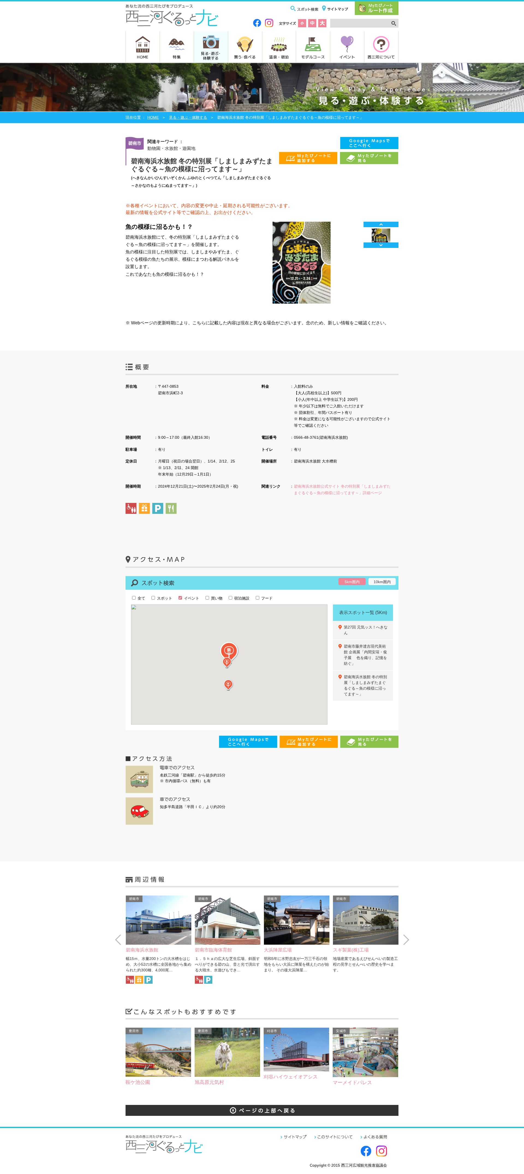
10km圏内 (382, 582)
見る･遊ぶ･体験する (211, 56)
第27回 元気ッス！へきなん (366, 630)
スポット (164, 598)
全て (140, 598)
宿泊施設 (241, 598)
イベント (347, 57)
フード (266, 598)
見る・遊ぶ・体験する (188, 117)
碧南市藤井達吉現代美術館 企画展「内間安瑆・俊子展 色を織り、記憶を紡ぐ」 (365, 655)
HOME (142, 57)
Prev (381, 224)
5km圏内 (352, 582)
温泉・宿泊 (279, 57)
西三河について (381, 57)
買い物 (216, 598)
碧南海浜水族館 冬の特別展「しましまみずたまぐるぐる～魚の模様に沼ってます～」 (365, 685)
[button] (229, 653)
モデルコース (313, 57)
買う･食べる (245, 57)
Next (381, 245)
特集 (177, 57)
